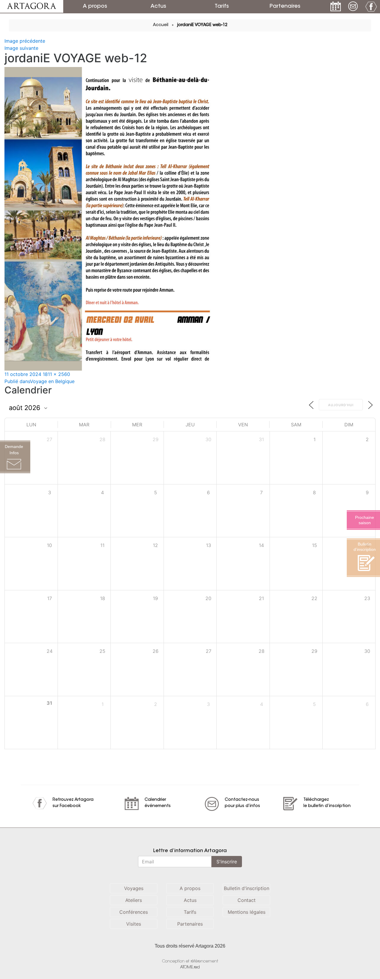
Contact (247, 900)
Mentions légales (246, 912)
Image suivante (21, 48)
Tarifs (222, 6)
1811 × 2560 (56, 374)
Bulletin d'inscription (246, 888)
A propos (95, 6)
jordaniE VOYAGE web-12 (202, 25)
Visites (133, 924)
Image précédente (24, 41)
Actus (158, 6)
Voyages (133, 888)
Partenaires (285, 6)
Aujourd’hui (341, 405)
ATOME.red (190, 967)
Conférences (133, 912)
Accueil (160, 25)
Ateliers (133, 900)
